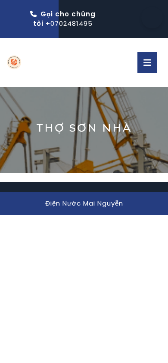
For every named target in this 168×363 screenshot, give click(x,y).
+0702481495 (69, 23)
